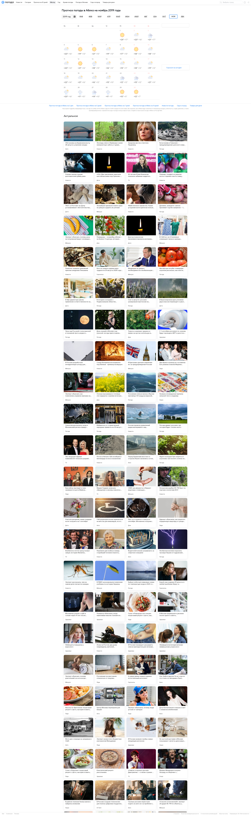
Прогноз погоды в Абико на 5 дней (88, 106)
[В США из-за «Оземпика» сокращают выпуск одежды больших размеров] (172, 230)
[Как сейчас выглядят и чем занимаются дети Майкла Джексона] (78, 481)
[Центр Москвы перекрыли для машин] (110, 701)
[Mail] (3, 2)
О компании (9, 813)
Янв (81, 16)
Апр (108, 16)
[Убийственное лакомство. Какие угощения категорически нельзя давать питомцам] (141, 199)
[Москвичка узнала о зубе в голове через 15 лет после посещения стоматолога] (78, 607)
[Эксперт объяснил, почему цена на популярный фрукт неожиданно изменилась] (78, 230)
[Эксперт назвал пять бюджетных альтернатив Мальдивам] (110, 732)
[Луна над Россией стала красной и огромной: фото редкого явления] (78, 324)
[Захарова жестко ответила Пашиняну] (141, 136)
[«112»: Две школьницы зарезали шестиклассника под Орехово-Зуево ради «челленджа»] (110, 167)
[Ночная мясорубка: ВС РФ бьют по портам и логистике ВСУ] (172, 481)
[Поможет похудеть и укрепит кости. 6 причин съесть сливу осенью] (172, 167)
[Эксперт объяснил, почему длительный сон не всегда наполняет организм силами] (78, 669)
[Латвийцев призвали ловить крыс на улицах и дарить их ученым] (110, 199)
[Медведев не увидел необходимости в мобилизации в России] (141, 261)
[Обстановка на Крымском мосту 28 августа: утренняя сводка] (78, 136)
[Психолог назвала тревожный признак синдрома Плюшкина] (78, 261)
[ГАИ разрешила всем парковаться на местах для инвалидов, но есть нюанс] (110, 512)
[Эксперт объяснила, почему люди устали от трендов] (141, 701)
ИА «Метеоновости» (243, 813)
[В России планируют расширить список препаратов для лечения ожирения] (141, 638)
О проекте (176, 813)
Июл (137, 16)
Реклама (16, 813)
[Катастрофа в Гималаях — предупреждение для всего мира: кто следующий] (172, 136)
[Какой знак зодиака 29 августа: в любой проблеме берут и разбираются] (172, 575)
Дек (182, 16)
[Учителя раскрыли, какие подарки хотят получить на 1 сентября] (78, 512)
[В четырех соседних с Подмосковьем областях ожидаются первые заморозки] (110, 293)
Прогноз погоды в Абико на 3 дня (61, 106)
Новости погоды (168, 106)
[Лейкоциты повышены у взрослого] (78, 638)
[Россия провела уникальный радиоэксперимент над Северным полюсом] (141, 418)
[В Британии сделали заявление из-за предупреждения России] (141, 356)
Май (118, 16)
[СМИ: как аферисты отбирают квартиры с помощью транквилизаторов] (141, 481)
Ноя (173, 16)
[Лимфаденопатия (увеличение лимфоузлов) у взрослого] (172, 638)
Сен (155, 16)
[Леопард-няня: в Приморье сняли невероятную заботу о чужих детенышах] (110, 136)
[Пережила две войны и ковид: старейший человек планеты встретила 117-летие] (110, 544)
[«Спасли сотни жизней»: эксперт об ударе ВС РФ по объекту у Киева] (172, 795)
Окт (164, 16)
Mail (3, 813)
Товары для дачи (196, 106)
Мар (99, 16)
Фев (90, 16)
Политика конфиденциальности (190, 813)
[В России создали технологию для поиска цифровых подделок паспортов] (110, 795)
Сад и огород (181, 106)
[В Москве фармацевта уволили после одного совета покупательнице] (172, 607)
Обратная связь (223, 813)
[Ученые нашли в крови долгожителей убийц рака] (78, 167)
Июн (127, 16)
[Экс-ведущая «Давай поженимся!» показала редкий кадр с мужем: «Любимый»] (78, 450)
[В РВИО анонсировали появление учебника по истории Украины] (110, 575)
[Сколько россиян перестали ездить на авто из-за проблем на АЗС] (141, 795)
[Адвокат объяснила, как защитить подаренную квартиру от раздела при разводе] (172, 512)
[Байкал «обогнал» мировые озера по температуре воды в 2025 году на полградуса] (141, 575)
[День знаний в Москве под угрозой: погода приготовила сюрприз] (110, 324)
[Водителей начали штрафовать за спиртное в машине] (141, 544)
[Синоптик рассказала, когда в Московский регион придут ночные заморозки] (78, 418)
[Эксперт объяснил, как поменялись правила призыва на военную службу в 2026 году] (78, 387)
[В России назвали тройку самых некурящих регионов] (141, 732)
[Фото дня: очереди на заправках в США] (78, 732)
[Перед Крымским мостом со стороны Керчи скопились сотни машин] (141, 450)
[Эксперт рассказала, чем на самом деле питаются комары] (78, 575)
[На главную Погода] (9, 2)
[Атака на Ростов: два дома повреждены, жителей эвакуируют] (110, 638)
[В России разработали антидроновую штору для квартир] (78, 356)
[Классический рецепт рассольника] (110, 763)
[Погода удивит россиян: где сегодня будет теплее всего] (172, 418)
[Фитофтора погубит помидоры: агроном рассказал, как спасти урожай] (172, 261)
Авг (145, 16)
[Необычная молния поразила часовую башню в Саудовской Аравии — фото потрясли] (172, 544)
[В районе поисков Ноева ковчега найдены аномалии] (78, 795)
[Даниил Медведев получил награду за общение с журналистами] (172, 763)
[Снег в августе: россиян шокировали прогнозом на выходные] (141, 293)
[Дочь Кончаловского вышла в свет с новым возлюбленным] (172, 701)
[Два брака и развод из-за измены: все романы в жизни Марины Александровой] (172, 356)
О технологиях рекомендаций (209, 813)
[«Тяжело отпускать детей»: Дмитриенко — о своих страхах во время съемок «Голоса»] (141, 763)
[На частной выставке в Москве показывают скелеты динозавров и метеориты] (172, 732)
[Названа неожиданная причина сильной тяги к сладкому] (172, 387)
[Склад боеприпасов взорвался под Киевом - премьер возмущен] (110, 356)
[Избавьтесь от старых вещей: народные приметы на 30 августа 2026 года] (110, 418)
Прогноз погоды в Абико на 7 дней (117, 106)
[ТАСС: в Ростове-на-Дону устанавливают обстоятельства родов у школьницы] (78, 199)
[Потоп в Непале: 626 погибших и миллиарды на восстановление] (110, 450)
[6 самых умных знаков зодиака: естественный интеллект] (141, 669)
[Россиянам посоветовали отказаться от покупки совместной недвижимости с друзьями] (110, 669)
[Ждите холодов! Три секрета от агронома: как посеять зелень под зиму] (172, 450)
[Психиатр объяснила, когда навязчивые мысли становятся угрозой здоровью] (110, 607)
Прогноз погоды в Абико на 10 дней (146, 106)
